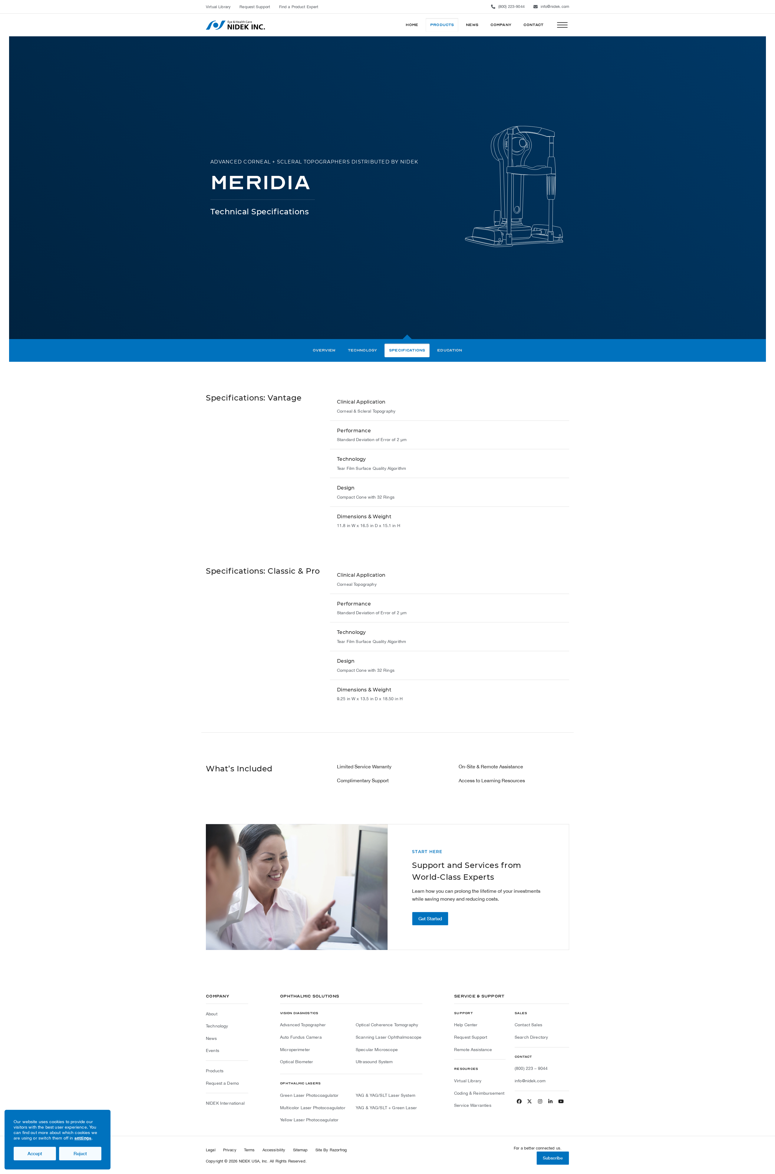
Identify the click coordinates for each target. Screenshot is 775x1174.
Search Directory (531, 1037)
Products (214, 1070)
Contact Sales (528, 1024)
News (211, 1038)
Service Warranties (472, 1105)
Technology (362, 350)
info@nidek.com (555, 6)
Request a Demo (222, 1083)
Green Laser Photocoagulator (309, 1095)
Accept (35, 1153)
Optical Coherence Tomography (387, 1024)
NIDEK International (225, 1103)
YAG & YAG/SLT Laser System (385, 1095)
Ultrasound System (374, 1061)
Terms (249, 1150)
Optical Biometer (296, 1061)
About (211, 1013)
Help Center (466, 1024)
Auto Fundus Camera (301, 1037)
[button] (562, 25)
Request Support (470, 1037)
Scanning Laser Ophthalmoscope (388, 1037)
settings (82, 1137)
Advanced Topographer (303, 1024)
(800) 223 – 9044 (531, 1068)
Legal (211, 1150)
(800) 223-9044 (511, 6)
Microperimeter (295, 1049)
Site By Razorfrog (331, 1150)
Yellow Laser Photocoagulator (309, 1119)
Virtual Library (467, 1080)
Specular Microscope (377, 1049)
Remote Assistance (473, 1049)
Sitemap (300, 1150)
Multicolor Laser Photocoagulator (312, 1107)
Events (212, 1050)
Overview (324, 350)
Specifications (407, 350)
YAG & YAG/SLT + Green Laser (386, 1107)
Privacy (229, 1150)
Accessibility (273, 1150)
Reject (80, 1153)
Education (449, 350)
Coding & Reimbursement (479, 1093)
